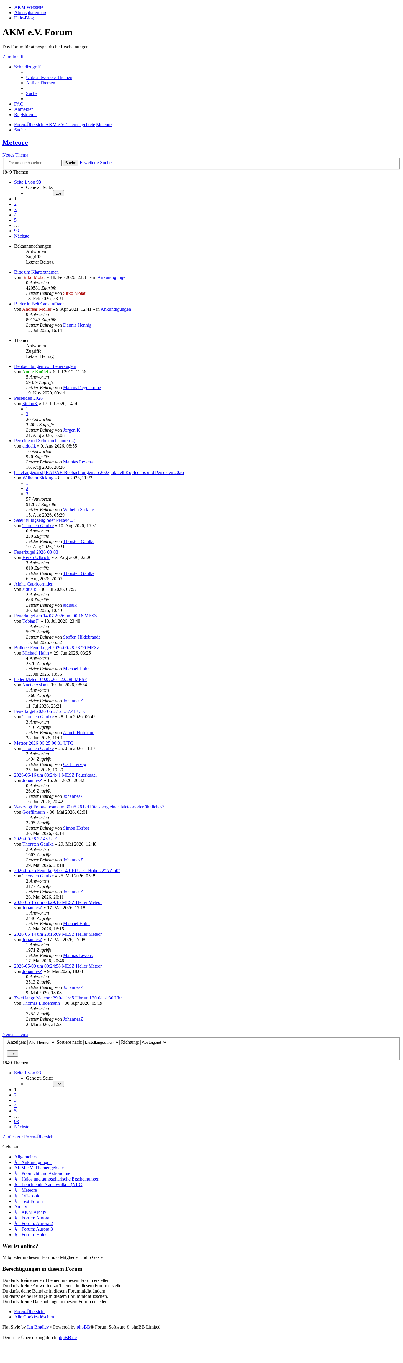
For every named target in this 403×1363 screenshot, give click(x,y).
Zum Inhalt (12, 56)
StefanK (30, 403)
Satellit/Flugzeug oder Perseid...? (44, 520)
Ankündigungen (112, 277)
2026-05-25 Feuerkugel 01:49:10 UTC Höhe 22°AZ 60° (67, 870)
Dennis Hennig (77, 325)
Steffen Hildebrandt (81, 636)
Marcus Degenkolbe (82, 387)
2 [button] (15, 204)
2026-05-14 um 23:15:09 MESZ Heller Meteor (58, 934)
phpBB (83, 1326)
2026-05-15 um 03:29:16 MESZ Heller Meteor (58, 902)
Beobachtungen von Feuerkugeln (45, 366)
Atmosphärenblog (30, 12)
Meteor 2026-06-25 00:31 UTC (43, 743)
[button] (27, 182)
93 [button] (16, 230)
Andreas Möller (36, 309)
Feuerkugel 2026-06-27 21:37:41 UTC (50, 711)
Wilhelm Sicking (37, 477)
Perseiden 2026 (28, 398)
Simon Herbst (76, 828)
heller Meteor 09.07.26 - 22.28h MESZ (50, 679)
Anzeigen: (17, 1042)
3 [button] (15, 209)
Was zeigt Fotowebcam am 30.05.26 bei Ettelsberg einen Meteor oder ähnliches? (89, 806)
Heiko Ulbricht (36, 557)
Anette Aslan (34, 684)
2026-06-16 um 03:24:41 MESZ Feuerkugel (55, 774)
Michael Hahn (35, 652)
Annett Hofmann (78, 732)
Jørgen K (71, 430)
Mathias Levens (78, 461)
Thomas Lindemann (41, 1003)
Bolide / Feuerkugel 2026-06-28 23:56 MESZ (57, 647)
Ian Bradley (38, 1326)
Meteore (15, 142)
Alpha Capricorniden (33, 583)
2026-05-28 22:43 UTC (36, 838)
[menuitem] (49, 77)
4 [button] (15, 214)
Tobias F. (31, 621)
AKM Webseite (28, 7)
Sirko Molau (34, 277)
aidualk (29, 445)
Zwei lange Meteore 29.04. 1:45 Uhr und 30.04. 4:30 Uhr (68, 997)
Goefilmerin (33, 812)
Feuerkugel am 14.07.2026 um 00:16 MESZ (55, 615)
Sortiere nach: (70, 1042)
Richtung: (130, 1042)
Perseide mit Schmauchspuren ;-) (44, 440)
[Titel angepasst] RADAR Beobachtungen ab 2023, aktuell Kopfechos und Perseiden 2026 (99, 472)
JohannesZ (73, 700)
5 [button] (15, 220)
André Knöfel (35, 371)
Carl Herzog (74, 764)
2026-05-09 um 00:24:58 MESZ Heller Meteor (58, 966)
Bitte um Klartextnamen (36, 271)
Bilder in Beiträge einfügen (39, 303)
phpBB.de (67, 1337)
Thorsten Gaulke (38, 525)
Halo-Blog (24, 17)
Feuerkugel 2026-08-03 (36, 552)
